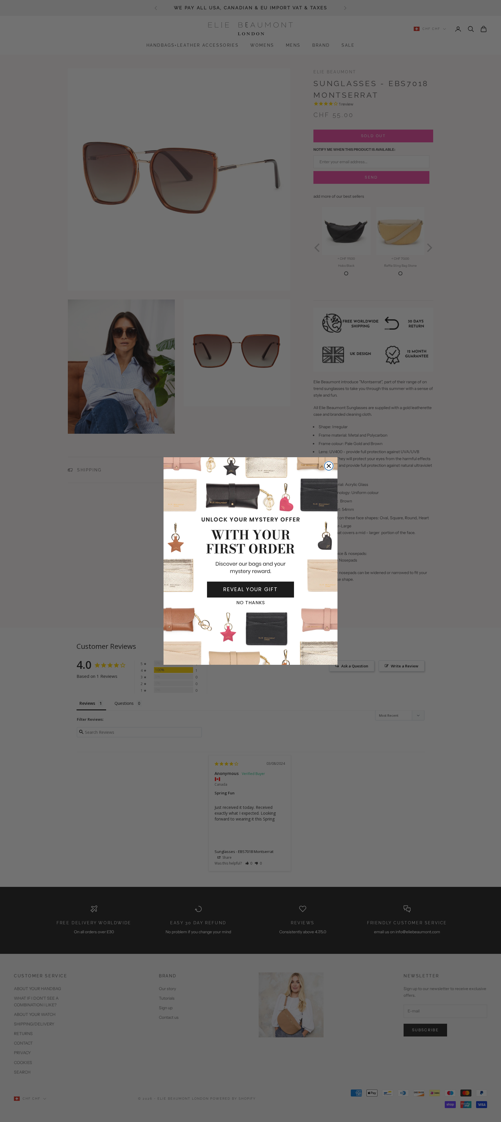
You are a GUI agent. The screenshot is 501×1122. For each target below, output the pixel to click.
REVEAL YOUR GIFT (250, 589)
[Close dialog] (328, 466)
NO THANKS (250, 602)
